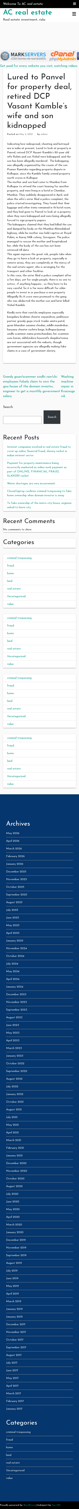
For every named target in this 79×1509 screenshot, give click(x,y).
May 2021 (12, 1124)
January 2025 (14, 940)
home (10, 573)
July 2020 (12, 1194)
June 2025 (12, 917)
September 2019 (16, 1255)
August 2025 (14, 902)
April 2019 (12, 1293)
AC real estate (27, 12)
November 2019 (16, 1247)
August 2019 (14, 1263)
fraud (10, 565)
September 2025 (16, 894)
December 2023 (16, 994)
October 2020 (15, 1178)
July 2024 (12, 963)
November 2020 (16, 1171)
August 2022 (14, 1078)
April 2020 (13, 1217)
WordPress (29, 1505)
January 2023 (14, 1055)
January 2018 (14, 1316)
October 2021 (15, 1101)
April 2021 (12, 1132)
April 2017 (12, 1385)
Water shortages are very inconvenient (31, 483)
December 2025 (16, 871)
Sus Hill (56, 1505)
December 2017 (16, 1324)
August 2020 (14, 1186)
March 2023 (14, 1048)
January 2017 (14, 1408)
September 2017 (16, 1347)
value (10, 604)
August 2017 (14, 1355)
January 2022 (14, 1094)
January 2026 (14, 864)
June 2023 (12, 1025)
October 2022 (15, 1063)
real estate (14, 588)
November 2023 (16, 1002)
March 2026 (14, 848)
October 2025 (15, 887)
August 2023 (14, 1017)
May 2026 (12, 833)
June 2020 (12, 1201)
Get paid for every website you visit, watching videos (38, 66)
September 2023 (16, 1009)
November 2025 (16, 879)
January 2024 (14, 986)
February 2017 (15, 1401)
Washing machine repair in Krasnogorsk (68, 386)
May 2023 (12, 1032)
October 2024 (15, 956)
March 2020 (14, 1224)
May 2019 (12, 1286)
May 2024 (12, 971)
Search (8, 407)
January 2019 (14, 1309)
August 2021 (14, 1109)
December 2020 (16, 1163)
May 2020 (13, 1209)
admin (44, 134)
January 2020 (14, 1232)
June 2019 (12, 1278)
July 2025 (12, 910)
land (9, 581)
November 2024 (16, 948)
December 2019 (16, 1240)
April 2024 (12, 979)
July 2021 (12, 1117)
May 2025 (12, 925)
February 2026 (15, 856)
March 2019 (13, 1301)
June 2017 (12, 1370)
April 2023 (12, 1040)
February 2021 (15, 1148)
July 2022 (12, 1086)
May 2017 (12, 1378)
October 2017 (14, 1339)
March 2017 (13, 1393)
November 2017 (16, 1332)
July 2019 (12, 1270)
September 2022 (16, 1071)
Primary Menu (74, 14)
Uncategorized (16, 596)
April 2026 (12, 841)
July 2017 (11, 1362)
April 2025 (12, 933)
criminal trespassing (19, 558)
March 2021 (13, 1140)
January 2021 (14, 1155)
